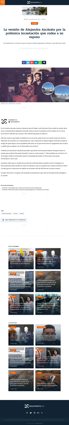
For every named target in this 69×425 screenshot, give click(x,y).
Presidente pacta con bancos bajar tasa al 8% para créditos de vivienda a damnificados (21, 262)
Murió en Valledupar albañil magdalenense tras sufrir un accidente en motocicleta (47, 338)
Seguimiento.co (12, 120)
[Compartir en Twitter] (28, 62)
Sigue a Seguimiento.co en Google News (15, 220)
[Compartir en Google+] (32, 62)
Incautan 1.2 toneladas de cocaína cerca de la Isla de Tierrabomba (22, 188)
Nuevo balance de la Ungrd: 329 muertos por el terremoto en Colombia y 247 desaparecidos (47, 306)
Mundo (39, 372)
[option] (34, 86)
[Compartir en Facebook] (24, 62)
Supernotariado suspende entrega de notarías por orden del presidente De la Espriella (21, 284)
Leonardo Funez (39, 423)
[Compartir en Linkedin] (36, 62)
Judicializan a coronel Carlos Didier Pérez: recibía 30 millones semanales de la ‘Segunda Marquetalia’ (47, 261)
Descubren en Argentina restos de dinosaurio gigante (47, 384)
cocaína (15, 213)
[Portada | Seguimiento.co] (35, 406)
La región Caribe (41, 327)
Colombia (34, 23)
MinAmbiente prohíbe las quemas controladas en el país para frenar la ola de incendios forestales (46, 283)
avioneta (22, 213)
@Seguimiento (15, 122)
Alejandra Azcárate (6, 213)
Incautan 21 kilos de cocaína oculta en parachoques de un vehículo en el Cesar (25, 189)
